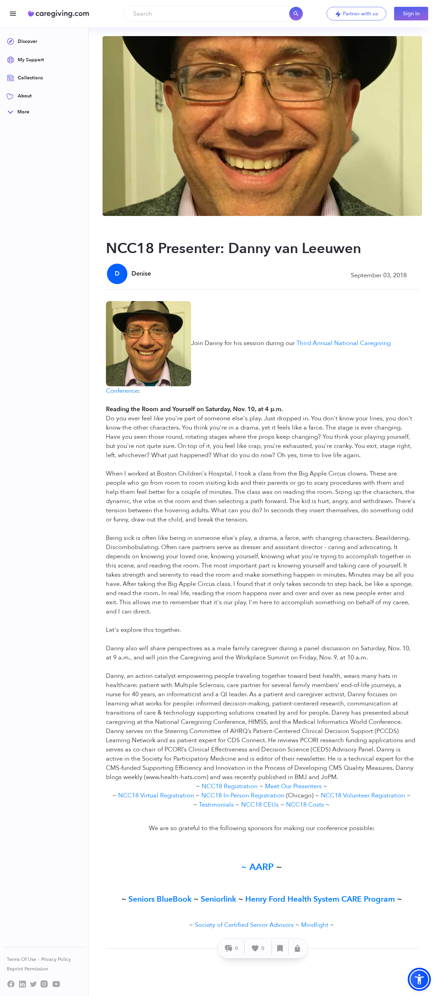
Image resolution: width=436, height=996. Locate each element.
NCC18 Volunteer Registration (363, 795)
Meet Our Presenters (293, 786)
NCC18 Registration (230, 786)
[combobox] (214, 13)
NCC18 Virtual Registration (156, 795)
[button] (419, 979)
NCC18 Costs (305, 804)
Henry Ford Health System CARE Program (320, 899)
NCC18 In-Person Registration (242, 795)
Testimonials (216, 804)
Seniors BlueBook (159, 899)
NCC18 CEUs (260, 804)
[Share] (297, 948)
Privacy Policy (56, 959)
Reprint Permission (27, 969)
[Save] (280, 948)
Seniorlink (218, 899)
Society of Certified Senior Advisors (244, 925)
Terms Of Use (22, 959)
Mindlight (314, 925)
